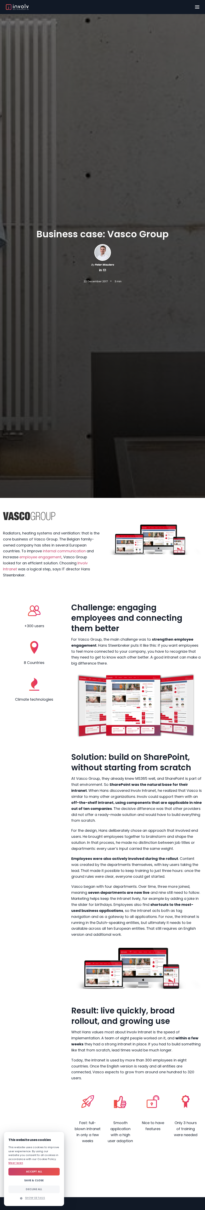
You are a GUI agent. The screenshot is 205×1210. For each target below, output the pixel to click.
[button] (34, 1198)
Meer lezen (15, 1163)
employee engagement (40, 557)
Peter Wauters (104, 265)
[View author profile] (104, 270)
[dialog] (34, 1169)
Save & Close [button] (34, 1180)
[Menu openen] (197, 7)
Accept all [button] (34, 1171)
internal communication (64, 551)
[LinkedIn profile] (100, 270)
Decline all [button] (34, 1189)
